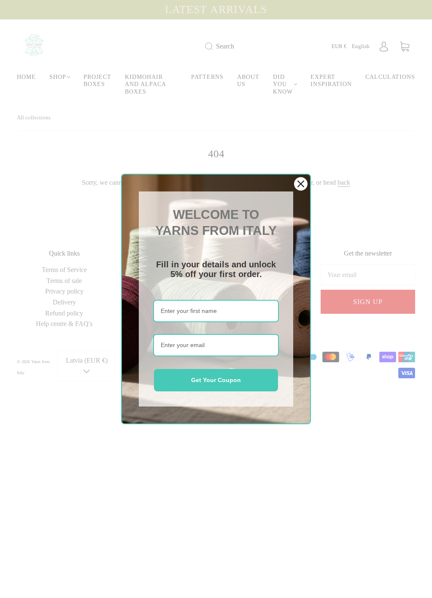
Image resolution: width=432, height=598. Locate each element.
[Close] (301, 184)
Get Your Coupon (216, 380)
